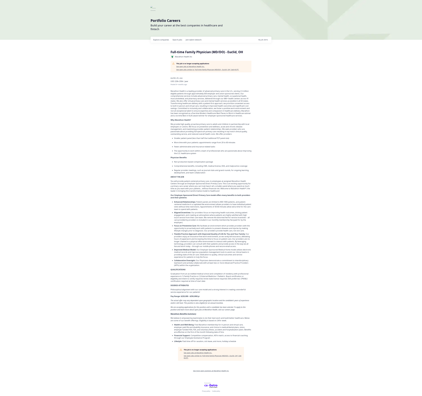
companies (161, 40)
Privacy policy (206, 391)
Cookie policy (216, 391)
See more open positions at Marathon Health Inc (211, 371)
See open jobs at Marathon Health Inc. (190, 66)
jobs (177, 40)
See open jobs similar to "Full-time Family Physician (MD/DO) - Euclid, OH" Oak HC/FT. (207, 70)
